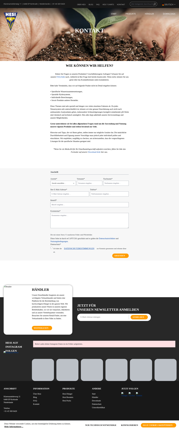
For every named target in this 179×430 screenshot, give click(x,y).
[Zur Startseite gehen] (16, 21)
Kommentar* (55, 211)
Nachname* (108, 179)
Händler (95, 397)
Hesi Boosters (67, 397)
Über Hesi (37, 394)
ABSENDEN (119, 256)
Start (93, 394)
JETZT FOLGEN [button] (129, 388)
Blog (91, 4)
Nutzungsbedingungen (59, 241)
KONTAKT (121, 4)
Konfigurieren (129, 425)
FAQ (97, 4)
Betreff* (53, 200)
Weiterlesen (41, 328)
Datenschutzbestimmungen (79, 248)
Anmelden (138, 317)
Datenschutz (96, 404)
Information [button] (41, 388)
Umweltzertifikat (98, 407)
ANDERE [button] (96, 388)
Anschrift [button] (10, 388)
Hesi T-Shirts (108, 4)
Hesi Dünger (67, 394)
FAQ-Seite (61, 77)
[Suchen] (155, 4)
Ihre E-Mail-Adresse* (58, 190)
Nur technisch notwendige (100, 425)
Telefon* (93, 190)
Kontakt (36, 404)
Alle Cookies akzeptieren (158, 425)
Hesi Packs (66, 401)
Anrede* (53, 179)
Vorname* (81, 179)
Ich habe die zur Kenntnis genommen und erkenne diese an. (89, 250)
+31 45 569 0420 (58, 4)
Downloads (96, 401)
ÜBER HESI (81, 4)
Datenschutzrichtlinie (107, 238)
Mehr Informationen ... (13, 427)
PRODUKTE (68, 388)
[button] (74, 389)
